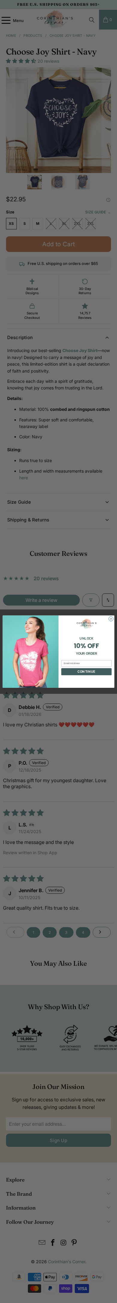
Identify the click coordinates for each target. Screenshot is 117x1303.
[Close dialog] (111, 618)
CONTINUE (86, 671)
